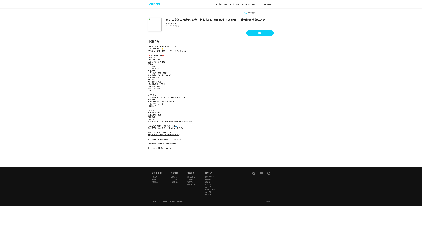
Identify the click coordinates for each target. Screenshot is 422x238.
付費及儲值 (191, 177)
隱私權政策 (209, 194)
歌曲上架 (208, 187)
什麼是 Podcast (268, 4)
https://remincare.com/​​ (167, 143)
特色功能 (236, 4)
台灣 (267, 201)
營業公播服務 (210, 189)
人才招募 (208, 192)
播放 (260, 33)
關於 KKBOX (209, 177)
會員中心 (218, 4)
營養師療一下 (171, 23)
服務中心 (227, 4)
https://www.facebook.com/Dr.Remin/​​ (166, 139)
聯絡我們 (208, 184)
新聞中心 (208, 179)
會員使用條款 (191, 184)
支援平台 (155, 182)
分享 (271, 20)
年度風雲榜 (174, 182)
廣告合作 (208, 182)
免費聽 (154, 179)
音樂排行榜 (174, 179)
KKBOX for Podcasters (251, 4)
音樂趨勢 (174, 177)
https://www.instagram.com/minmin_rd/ (163, 135)
